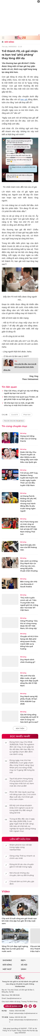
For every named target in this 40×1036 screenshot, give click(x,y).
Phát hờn (26, 415)
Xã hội (24, 965)
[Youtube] (30, 1006)
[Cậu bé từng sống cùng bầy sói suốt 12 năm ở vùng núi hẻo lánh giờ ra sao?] (10, 716)
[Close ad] (38, 1)
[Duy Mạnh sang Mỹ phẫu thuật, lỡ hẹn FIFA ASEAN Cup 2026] (10, 698)
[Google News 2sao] (14, 422)
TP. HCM (5, 1017)
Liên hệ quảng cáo (13, 1006)
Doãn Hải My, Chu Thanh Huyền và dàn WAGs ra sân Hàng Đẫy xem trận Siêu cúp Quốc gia (29, 457)
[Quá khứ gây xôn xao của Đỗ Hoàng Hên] (10, 546)
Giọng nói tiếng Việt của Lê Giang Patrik (28, 438)
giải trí (12, 867)
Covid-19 (14, 415)
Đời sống (9, 42)
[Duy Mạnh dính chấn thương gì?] (10, 661)
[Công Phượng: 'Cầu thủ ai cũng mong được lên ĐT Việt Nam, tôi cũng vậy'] (10, 622)
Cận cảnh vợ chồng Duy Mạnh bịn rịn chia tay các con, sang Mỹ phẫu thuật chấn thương (29, 566)
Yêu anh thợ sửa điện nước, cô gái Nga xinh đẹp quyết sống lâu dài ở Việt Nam (29, 681)
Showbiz (7, 960)
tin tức (22, 845)
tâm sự (20, 875)
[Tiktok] (34, 1006)
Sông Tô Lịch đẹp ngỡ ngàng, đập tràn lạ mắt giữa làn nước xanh (15, 948)
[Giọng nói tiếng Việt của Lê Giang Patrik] (10, 437)
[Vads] (38, 34)
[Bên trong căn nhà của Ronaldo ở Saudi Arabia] (10, 583)
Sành (23, 969)
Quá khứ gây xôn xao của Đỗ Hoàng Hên (28, 547)
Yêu (15, 361)
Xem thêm (20, 728)
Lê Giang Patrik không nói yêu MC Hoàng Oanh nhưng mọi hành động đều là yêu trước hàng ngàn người (28, 503)
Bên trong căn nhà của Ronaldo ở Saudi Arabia (28, 584)
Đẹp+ (23, 960)
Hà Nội (4, 1011)
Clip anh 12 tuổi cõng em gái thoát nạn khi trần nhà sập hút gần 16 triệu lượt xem (19, 921)
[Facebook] (26, 1006)
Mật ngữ (7, 969)
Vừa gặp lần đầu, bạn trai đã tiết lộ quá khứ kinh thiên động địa (19, 367)
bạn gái (24, 99)
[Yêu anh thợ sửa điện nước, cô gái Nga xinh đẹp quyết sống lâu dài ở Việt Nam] (10, 677)
